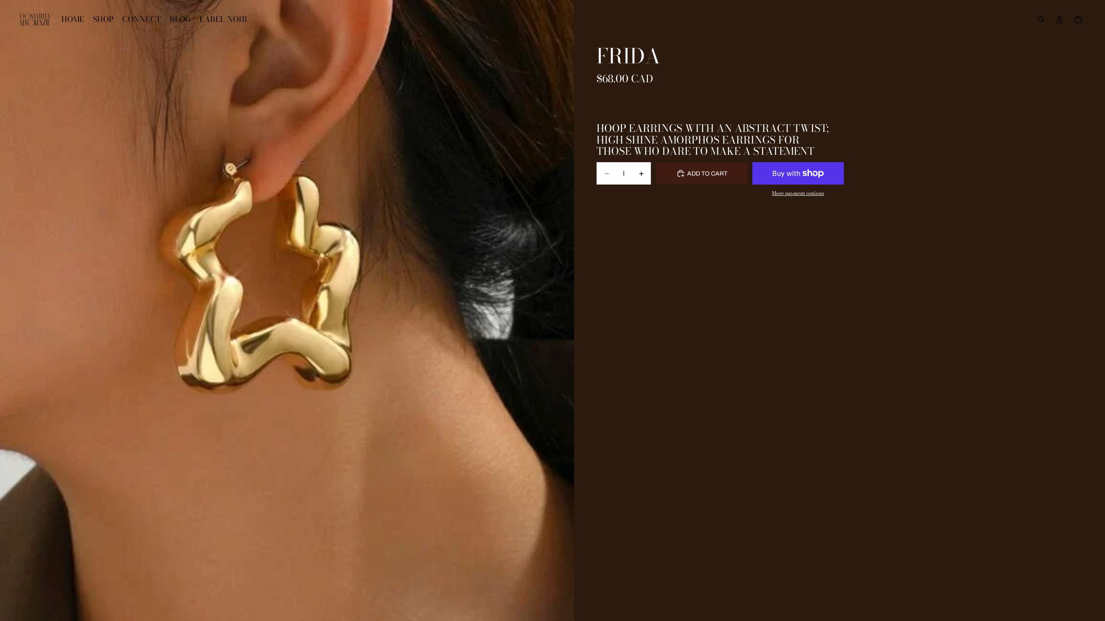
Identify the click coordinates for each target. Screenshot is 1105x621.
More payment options (798, 193)
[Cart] (1078, 19)
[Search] (1041, 19)
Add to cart (707, 173)
